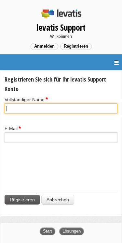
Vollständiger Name (25, 99)
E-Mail (11, 128)
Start (47, 231)
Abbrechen (58, 199)
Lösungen (71, 231)
